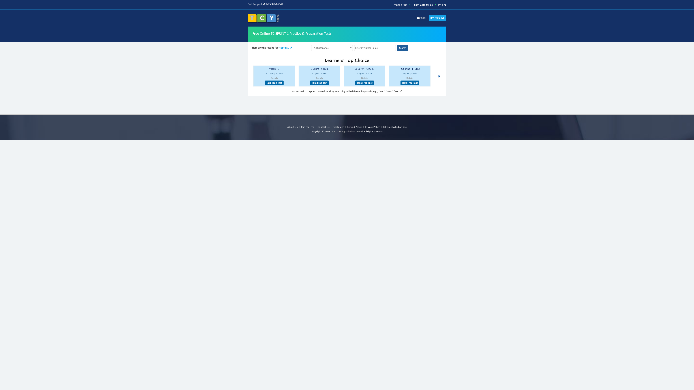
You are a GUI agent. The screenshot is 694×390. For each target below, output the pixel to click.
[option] (274, 76)
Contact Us (323, 127)
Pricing (442, 4)
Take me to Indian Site (395, 127)
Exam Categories (423, 4)
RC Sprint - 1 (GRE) (410, 68)
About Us (292, 127)
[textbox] (375, 48)
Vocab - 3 (274, 68)
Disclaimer (338, 127)
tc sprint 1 (284, 47)
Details (274, 78)
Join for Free (307, 127)
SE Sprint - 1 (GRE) (364, 68)
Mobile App (400, 4)
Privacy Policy (372, 127)
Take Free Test (274, 82)
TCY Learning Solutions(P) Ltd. (347, 131)
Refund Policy (354, 127)
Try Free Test (437, 18)
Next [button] (440, 72)
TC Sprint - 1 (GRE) (319, 68)
